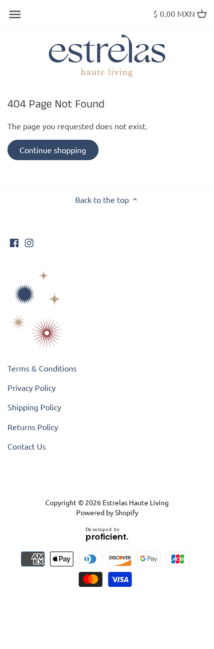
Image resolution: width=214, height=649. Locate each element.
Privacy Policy (31, 387)
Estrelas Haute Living (136, 502)
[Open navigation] (14, 14)
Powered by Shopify (107, 512)
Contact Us (26, 446)
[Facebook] (14, 241)
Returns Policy (32, 427)
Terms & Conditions (42, 368)
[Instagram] (29, 241)
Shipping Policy (34, 407)
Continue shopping (52, 150)
